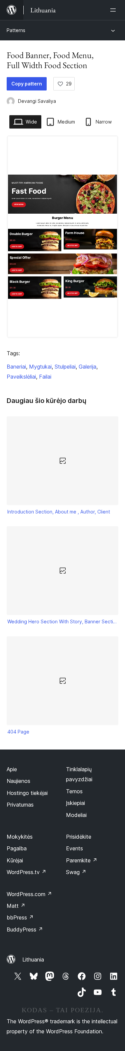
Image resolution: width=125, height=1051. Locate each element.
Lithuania (33, 959)
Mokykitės (20, 836)
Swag (76, 872)
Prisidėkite (78, 836)
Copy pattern (26, 83)
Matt (16, 905)
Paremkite (81, 860)
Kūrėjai (15, 860)
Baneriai (16, 366)
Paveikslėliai (21, 376)
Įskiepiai (75, 803)
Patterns (16, 30)
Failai (45, 376)
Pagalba (17, 848)
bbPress (20, 917)
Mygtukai (40, 366)
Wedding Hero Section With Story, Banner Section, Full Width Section (62, 621)
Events (74, 848)
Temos (74, 791)
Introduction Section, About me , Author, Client (58, 511)
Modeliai (76, 815)
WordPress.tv (26, 872)
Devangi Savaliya (37, 101)
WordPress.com (29, 894)
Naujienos (18, 781)
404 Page (18, 731)
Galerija (87, 366)
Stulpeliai (65, 366)
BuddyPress (25, 929)
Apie (12, 769)
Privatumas (20, 804)
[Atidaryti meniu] (114, 10)
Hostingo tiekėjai (27, 793)
